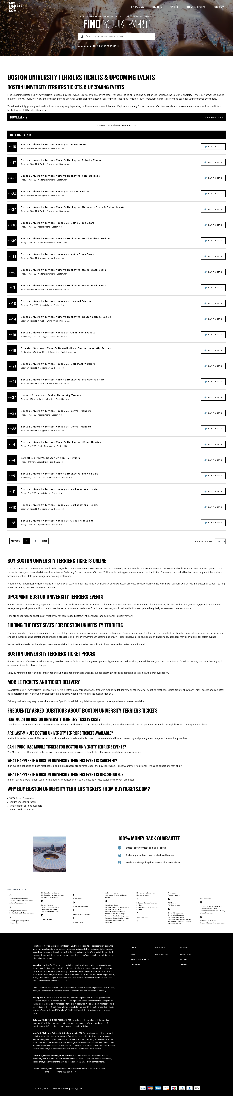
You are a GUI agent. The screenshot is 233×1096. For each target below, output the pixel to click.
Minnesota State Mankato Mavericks (114, 921)
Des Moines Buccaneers (49, 909)
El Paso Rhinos (46, 919)
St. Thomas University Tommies (179, 922)
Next (44, 541)
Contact (183, 965)
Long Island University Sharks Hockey (115, 896)
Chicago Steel (14, 923)
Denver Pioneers (47, 905)
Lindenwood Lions (111, 893)
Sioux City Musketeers (176, 913)
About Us (183, 959)
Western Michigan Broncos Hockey (212, 923)
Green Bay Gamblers (80, 906)
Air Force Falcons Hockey (18, 899)
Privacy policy (76, 1089)
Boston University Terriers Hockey (21, 913)
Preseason (172, 893)
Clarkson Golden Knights (50, 893)
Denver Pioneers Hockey (50, 907)
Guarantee (38, 1072)
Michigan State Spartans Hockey (117, 907)
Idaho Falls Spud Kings (81, 914)
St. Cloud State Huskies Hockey (179, 919)
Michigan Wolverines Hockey (115, 912)
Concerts (157, 7)
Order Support (161, 954)
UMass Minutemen (206, 913)
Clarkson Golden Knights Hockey (53, 895)
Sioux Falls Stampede (176, 915)
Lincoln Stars (78, 922)
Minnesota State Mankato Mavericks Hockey (145, 894)
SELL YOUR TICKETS (140, 959)
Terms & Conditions (60, 1089)
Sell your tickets (195, 7)
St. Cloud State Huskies (176, 917)
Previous (15, 541)
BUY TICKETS (215, 147)
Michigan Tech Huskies (113, 909)
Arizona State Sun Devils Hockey (21, 901)
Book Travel (219, 7)
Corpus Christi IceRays (49, 897)
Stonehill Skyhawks (175, 924)
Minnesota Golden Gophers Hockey (117, 918)
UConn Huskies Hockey (208, 909)
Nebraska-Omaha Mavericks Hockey (146, 904)
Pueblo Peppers (173, 895)
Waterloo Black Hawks (208, 921)
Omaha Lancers (142, 917)
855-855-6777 (137, 7)
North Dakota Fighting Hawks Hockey (147, 908)
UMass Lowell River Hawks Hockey (212, 911)
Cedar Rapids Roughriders (19, 921)
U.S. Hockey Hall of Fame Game (211, 906)
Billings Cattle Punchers (18, 911)
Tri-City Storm (205, 899)
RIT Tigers (172, 903)
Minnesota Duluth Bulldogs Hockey (117, 916)
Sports (174, 7)
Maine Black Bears (111, 905)
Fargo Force (77, 899)
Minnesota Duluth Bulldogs (115, 914)
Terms (53, 1072)
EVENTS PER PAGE (205, 542)
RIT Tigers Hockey (174, 905)
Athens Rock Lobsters (17, 903)
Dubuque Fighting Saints (50, 912)
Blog (133, 954)
